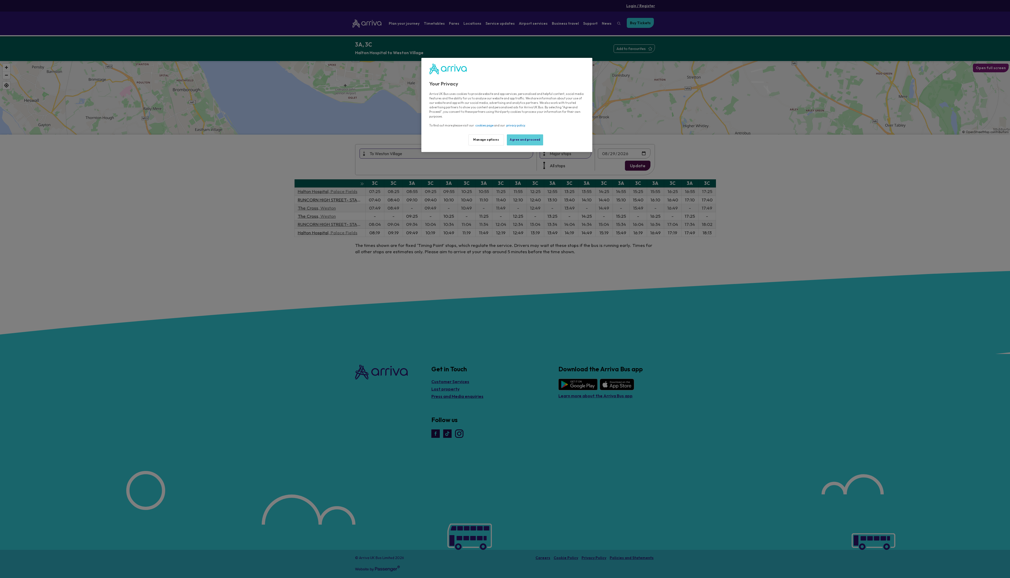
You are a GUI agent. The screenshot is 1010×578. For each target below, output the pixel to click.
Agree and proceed (525, 139)
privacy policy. (516, 125)
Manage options (486, 139)
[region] (506, 105)
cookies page (484, 125)
